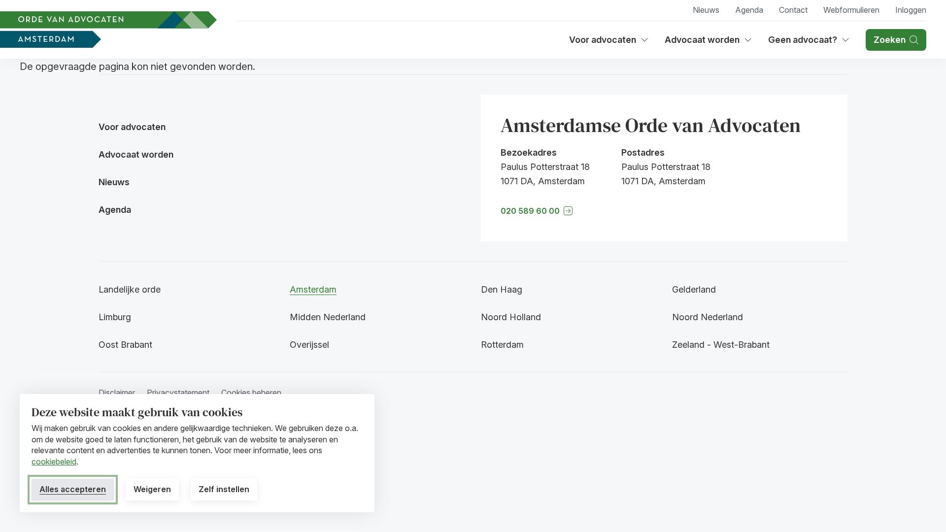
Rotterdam (502, 344)
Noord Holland (511, 317)
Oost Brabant (125, 344)
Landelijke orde (130, 289)
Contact (793, 10)
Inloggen (910, 10)
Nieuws (706, 10)
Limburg (115, 317)
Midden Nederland (328, 317)
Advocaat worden (706, 43)
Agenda (749, 10)
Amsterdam (313, 289)
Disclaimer (117, 393)
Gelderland (694, 289)
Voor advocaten (609, 43)
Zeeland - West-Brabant (721, 344)
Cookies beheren (251, 393)
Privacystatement (178, 393)
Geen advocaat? (809, 43)
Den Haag (501, 289)
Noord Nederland (707, 317)
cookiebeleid (54, 461)
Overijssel (309, 344)
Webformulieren (851, 10)
